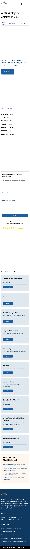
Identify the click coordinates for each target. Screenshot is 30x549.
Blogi (2, 519)
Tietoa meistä (3, 23)
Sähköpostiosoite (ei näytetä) (9, 192)
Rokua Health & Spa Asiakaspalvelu (11, 538)
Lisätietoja (8, 287)
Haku (20, 517)
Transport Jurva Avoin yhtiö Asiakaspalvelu (14, 541)
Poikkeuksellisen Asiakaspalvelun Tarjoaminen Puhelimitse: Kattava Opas (15, 469)
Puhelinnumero (22, 23)
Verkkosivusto (12, 23)
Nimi (3, 185)
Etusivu (3, 517)
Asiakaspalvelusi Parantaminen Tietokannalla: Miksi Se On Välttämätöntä (14, 473)
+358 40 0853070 (6, 108)
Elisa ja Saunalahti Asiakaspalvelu (11, 528)
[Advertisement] (15, 43)
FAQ (24, 519)
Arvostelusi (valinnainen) (8, 200)
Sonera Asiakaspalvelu (8, 531)
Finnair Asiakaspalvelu (7, 535)
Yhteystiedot (10, 519)
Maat (18, 519)
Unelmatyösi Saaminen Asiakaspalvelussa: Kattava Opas (13, 478)
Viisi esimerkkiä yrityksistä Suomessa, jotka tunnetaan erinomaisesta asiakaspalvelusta (14, 464)
